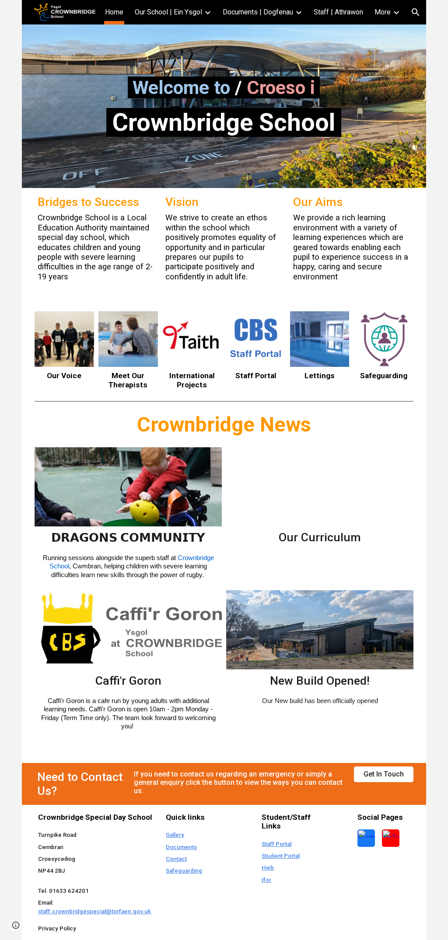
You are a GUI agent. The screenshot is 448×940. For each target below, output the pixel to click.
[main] (223, 87)
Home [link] (114, 12)
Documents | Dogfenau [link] (258, 12)
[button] (415, 12)
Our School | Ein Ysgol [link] (168, 12)
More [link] (382, 12)
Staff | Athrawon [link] (338, 12)
